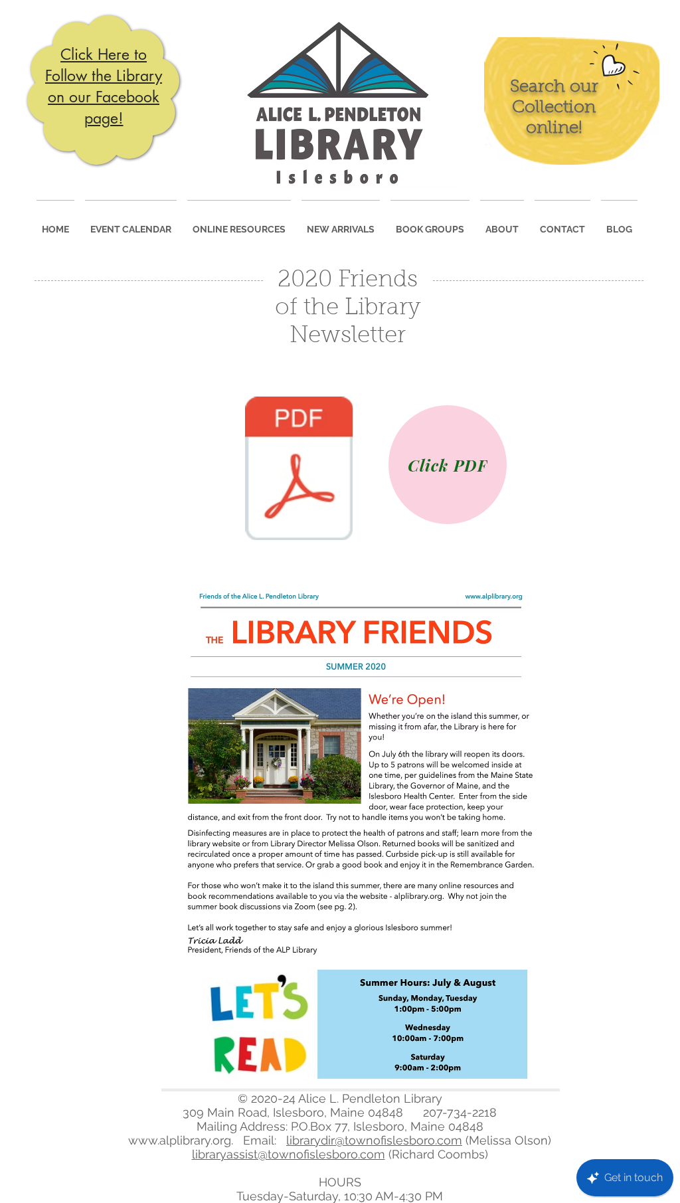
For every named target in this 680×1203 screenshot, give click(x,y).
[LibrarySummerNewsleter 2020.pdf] (299, 470)
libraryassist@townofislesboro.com (288, 1154)
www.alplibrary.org (179, 1140)
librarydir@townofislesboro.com (374, 1140)
